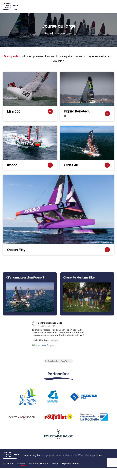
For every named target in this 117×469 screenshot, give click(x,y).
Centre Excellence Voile (50, 322)
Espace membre (70, 463)
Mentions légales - (33, 455)
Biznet (99, 455)
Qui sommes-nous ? (38, 463)
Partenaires (9, 463)
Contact (55, 463)
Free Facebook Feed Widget (59, 361)
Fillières (21, 463)
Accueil (49, 33)
